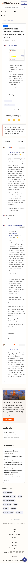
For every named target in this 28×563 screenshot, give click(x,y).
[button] (24, 3)
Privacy (22, 560)
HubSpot (5, 508)
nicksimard (11, 344)
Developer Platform (14, 534)
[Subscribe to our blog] (17, 552)
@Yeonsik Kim (14, 152)
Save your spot (9, 419)
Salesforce (8, 101)
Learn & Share (14, 12)
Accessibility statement (19, 523)
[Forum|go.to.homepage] (10, 3)
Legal (16, 560)
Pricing (14, 529)
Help (14, 532)
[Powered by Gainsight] (14, 520)
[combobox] (14, 7)
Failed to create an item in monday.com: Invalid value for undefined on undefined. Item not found (13, 464)
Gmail (20, 496)
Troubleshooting (8, 20)
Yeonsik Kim (12, 45)
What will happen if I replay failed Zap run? (13, 477)
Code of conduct (9, 432)
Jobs (14, 540)
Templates (14, 545)
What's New (5, 16)
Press (14, 537)
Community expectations (11, 437)
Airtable (13, 508)
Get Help (3, 12)
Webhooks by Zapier (9, 496)
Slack (15, 504)
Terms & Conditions (8, 523)
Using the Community (10, 435)
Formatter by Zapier (9, 500)
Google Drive (7, 504)
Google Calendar (8, 512)
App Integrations (14, 548)
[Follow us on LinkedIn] (14, 552)
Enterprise (14, 542)
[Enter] (2, 7)
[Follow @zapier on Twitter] (20, 552)
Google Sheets (9, 105)
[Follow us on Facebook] (11, 552)
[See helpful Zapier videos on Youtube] (23, 552)
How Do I (6, 480)
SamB (9, 147)
